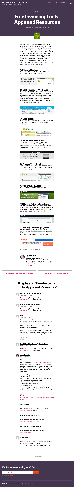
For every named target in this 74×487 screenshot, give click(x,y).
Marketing (63, 2)
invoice (32, 249)
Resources (56, 2)
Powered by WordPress (33, 483)
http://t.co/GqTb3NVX (26, 432)
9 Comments (47, 27)
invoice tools (37, 249)
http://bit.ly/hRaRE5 (25, 300)
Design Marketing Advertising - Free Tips (15, 2)
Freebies (50, 2)
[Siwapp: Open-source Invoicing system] (37, 242)
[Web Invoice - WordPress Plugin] (37, 110)
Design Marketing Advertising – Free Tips (16, 483)
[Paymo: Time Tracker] (37, 177)
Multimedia (63, 4)
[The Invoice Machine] (37, 155)
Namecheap (10, 475)
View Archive (29, 265)
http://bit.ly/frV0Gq (25, 410)
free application (27, 249)
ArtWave (29, 27)
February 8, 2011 (37, 27)
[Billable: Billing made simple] (37, 218)
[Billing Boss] (37, 131)
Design (43, 2)
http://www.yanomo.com (46, 362)
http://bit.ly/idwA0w (26, 350)
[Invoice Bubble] (37, 81)
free (23, 249)
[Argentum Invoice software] (37, 195)
